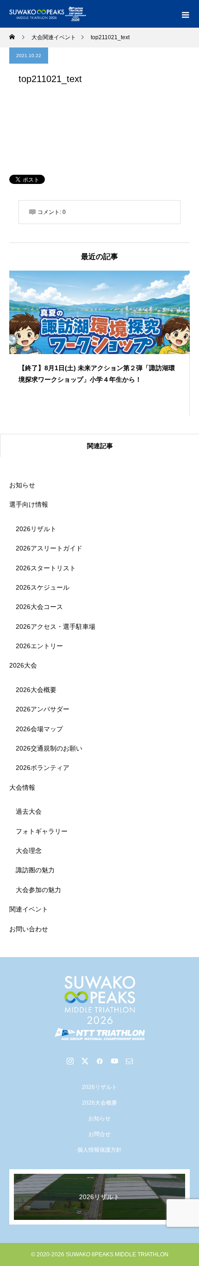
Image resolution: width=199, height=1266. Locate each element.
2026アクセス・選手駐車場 (55, 626)
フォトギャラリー (42, 831)
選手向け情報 (28, 504)
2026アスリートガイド (49, 548)
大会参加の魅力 (38, 889)
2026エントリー (39, 646)
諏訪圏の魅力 (35, 870)
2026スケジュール (42, 587)
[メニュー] (185, 14)
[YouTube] (114, 1060)
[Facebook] (99, 1060)
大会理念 (29, 850)
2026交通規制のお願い (49, 748)
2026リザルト (36, 528)
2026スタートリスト (46, 568)
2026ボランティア (42, 767)
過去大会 (29, 811)
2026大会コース (39, 606)
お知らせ (22, 485)
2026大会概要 (36, 689)
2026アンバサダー (42, 709)
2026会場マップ (39, 729)
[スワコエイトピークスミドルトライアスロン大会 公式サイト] (99, 1008)
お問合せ (99, 1134)
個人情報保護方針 (99, 1150)
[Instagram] (70, 1060)
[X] (84, 1060)
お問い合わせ (28, 929)
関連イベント (28, 909)
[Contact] (129, 1060)
